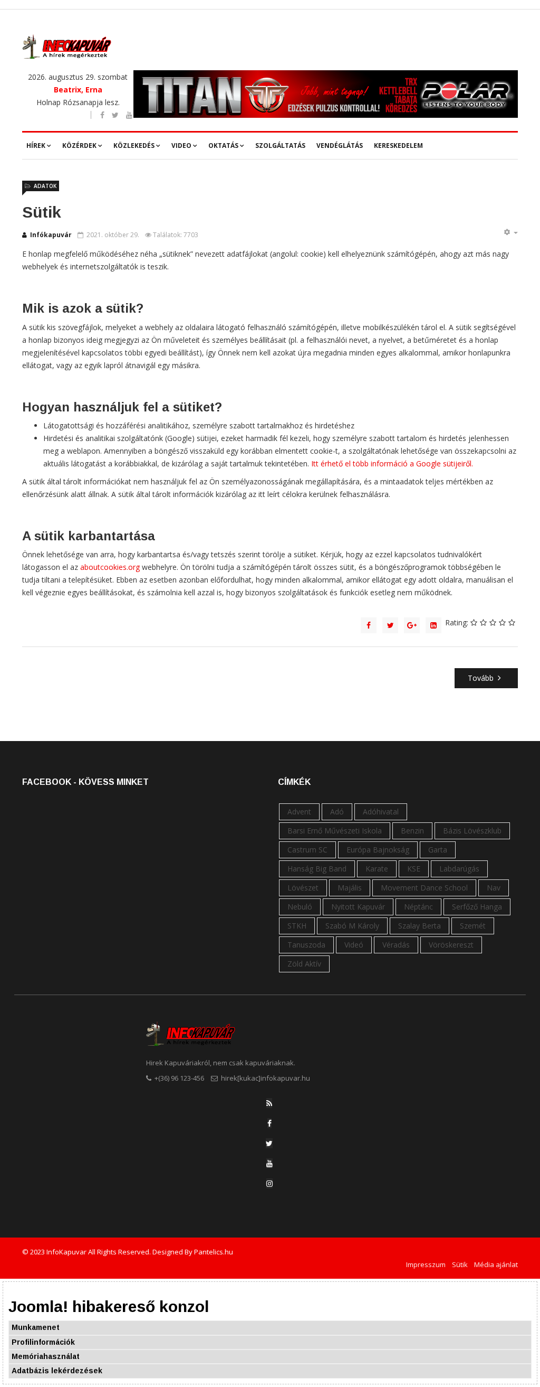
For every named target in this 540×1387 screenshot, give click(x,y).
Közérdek (79, 145)
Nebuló (299, 907)
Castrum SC (307, 850)
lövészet (303, 888)
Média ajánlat (496, 1264)
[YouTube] (269, 1163)
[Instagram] (269, 1183)
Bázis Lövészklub (472, 831)
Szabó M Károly (352, 926)
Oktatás (223, 145)
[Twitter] (269, 1143)
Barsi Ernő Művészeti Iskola (334, 831)
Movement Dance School (424, 888)
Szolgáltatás (280, 145)
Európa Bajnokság (377, 850)
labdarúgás (459, 869)
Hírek (35, 145)
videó (353, 945)
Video (181, 145)
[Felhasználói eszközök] (510, 232)
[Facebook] (269, 1123)
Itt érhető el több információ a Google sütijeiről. (392, 463)
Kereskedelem (398, 145)
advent (299, 812)
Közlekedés (134, 145)
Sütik (460, 1264)
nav (493, 888)
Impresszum (426, 1264)
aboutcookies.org (110, 567)
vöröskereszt (451, 945)
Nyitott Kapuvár (358, 907)
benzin (412, 831)
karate (376, 869)
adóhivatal (381, 812)
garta (437, 850)
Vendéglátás (339, 145)
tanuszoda (306, 945)
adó (337, 812)
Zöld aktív (304, 964)
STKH (296, 926)
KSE (413, 869)
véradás (396, 945)
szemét (473, 926)
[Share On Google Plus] (412, 625)
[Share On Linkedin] (433, 625)
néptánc (418, 907)
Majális (350, 888)
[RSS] (269, 1103)
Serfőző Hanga (477, 907)
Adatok (45, 186)
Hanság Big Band (316, 869)
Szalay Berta (419, 926)
